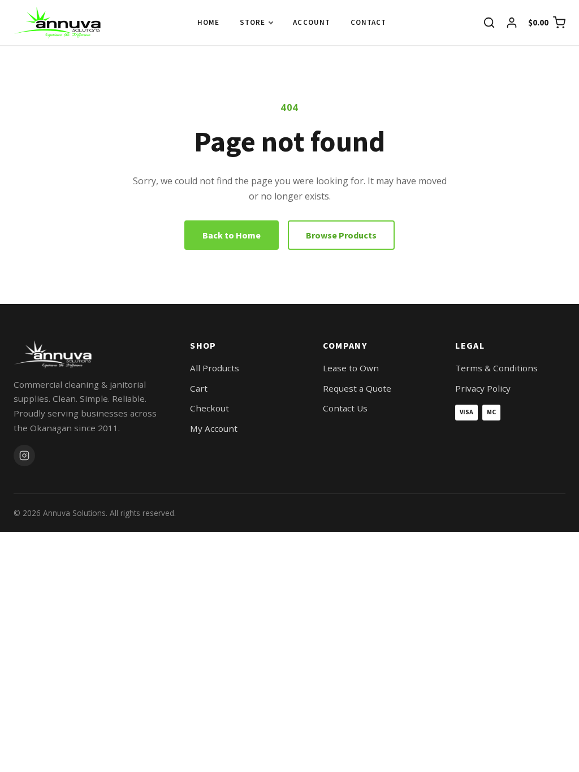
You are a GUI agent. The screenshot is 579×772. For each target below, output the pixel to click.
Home (208, 22)
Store (252, 22)
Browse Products (341, 235)
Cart (199, 388)
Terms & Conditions (496, 368)
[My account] (511, 22)
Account (311, 22)
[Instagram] (24, 455)
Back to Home (231, 235)
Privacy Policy (483, 388)
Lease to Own (351, 368)
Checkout (209, 408)
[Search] (489, 22)
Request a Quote (357, 388)
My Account (213, 428)
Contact (368, 22)
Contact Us (345, 408)
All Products (214, 368)
